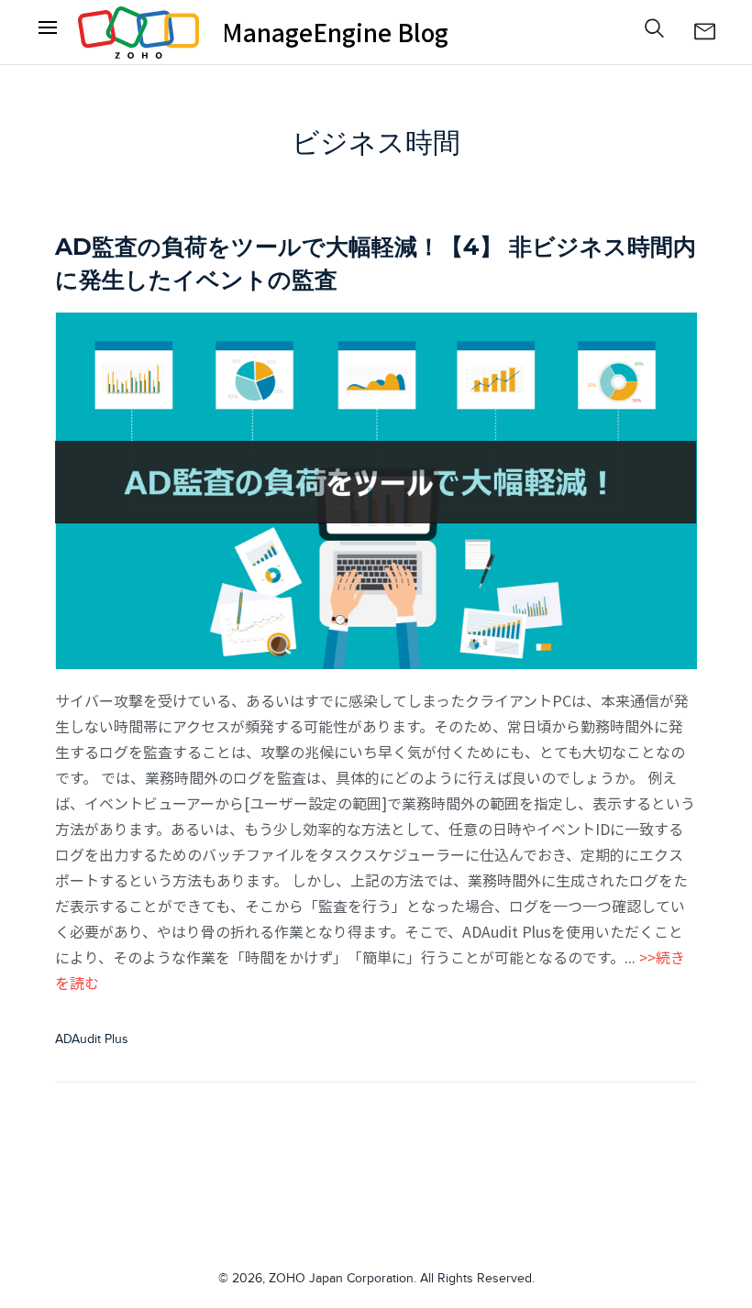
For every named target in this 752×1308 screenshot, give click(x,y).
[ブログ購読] (704, 32)
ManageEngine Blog (335, 32)
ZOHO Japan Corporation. (342, 1278)
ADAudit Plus (91, 1039)
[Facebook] (48, 32)
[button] (655, 28)
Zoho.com (138, 32)
